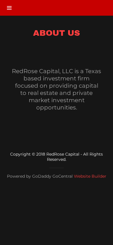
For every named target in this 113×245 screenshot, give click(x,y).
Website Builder (90, 176)
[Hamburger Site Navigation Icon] (11, 7)
